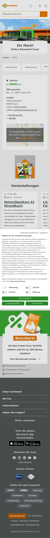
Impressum (44, 233)
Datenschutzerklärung (29, 233)
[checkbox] (4, 287)
